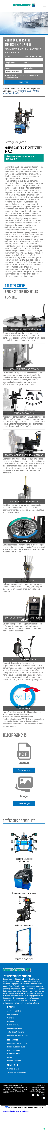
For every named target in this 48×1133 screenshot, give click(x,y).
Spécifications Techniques (21, 291)
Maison (6, 88)
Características (15, 285)
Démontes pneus (31, 88)
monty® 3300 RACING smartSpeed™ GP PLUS (21, 92)
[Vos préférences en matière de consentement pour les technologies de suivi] (44, 1129)
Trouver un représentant (16, 1072)
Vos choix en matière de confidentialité (26, 1107)
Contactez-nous (13, 1069)
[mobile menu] (44, 6)
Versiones (11, 297)
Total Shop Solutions (15, 1032)
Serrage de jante (10, 91)
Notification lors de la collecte (16, 1111)
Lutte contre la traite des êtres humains (37, 1091)
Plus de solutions (14, 1061)
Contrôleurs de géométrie (24, 860)
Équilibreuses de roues (24, 893)
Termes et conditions (38, 1088)
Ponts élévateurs (24, 959)
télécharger (24, 770)
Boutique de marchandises (17, 1035)
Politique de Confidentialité (37, 1086)
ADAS (9, 1057)
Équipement (16, 88)
